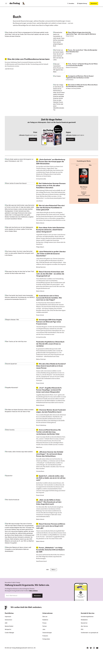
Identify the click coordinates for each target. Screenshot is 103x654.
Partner (44, 626)
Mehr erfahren (33, 590)
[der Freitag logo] (15, 3)
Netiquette (8, 629)
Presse (44, 623)
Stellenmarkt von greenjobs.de (89, 632)
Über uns (44, 616)
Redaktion (45, 620)
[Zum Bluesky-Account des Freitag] (91, 648)
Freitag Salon (46, 639)
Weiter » (54, 569)
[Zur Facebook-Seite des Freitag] (88, 648)
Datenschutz (8, 620)
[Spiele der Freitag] (24, 3)
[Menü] (6, 3)
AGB (6, 623)
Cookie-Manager (9, 632)
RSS (82, 629)
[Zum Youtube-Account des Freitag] (97, 648)
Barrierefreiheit (9, 626)
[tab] (77, 165)
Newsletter (84, 623)
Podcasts (45, 636)
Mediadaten (84, 620)
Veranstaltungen (47, 632)
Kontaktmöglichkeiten (87, 616)
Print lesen (33, 139)
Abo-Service (84, 626)
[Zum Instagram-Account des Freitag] (94, 648)
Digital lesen (70, 139)
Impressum (8, 616)
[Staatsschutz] (83, 177)
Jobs (43, 629)
